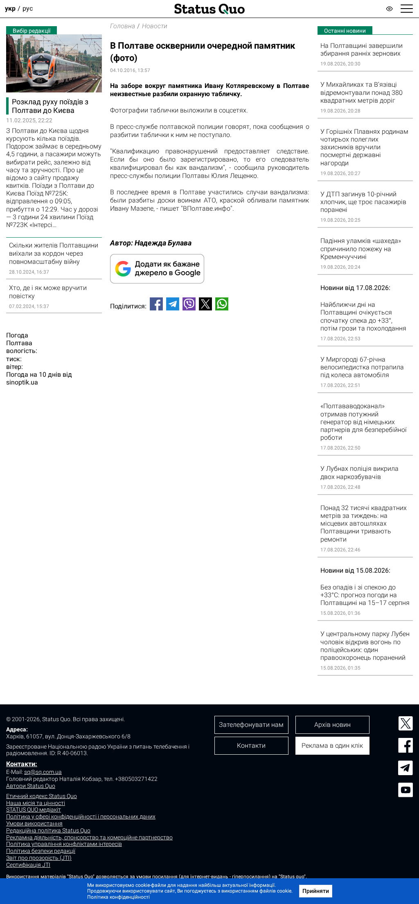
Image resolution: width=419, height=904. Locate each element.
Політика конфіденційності (118, 897)
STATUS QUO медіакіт (33, 809)
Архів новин (332, 725)
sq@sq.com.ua (43, 772)
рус (28, 9)
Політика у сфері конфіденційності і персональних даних (80, 816)
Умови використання (34, 823)
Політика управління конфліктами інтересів (64, 844)
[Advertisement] (209, 344)
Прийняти (315, 891)
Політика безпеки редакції (40, 851)
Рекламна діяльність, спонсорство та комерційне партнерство (89, 837)
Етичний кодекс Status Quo (41, 796)
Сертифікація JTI (28, 864)
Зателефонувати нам (251, 725)
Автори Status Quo (30, 786)
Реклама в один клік (332, 745)
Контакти (251, 745)
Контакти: (21, 764)
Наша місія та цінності (35, 803)
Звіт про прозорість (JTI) (39, 858)
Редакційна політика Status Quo (48, 830)
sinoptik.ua (22, 382)
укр (10, 9)
